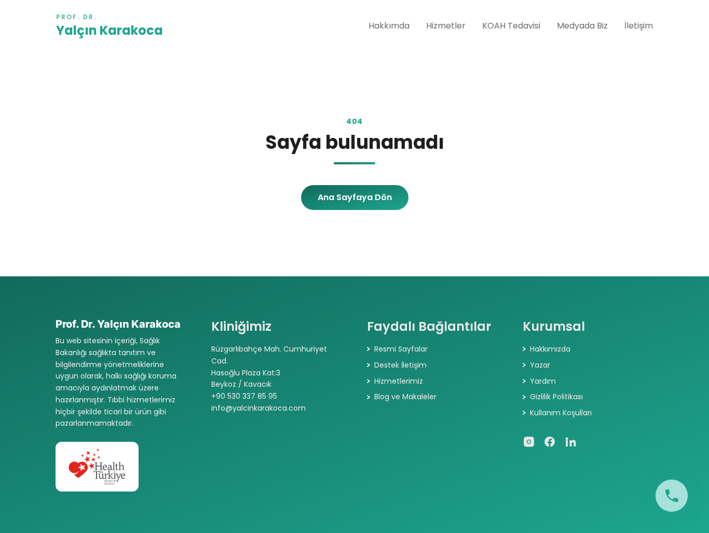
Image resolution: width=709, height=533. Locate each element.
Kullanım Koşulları (561, 413)
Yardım (543, 381)
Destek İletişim (400, 365)
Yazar (540, 365)
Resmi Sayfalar (401, 349)
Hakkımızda (550, 349)
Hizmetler (446, 26)
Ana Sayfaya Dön (355, 197)
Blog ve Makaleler (405, 396)
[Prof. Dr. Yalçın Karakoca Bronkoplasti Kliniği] (671, 495)
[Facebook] (549, 441)
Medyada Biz (582, 26)
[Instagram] (529, 441)
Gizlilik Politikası (556, 396)
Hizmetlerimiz (398, 381)
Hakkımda (389, 26)
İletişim (638, 26)
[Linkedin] (570, 441)
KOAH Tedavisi (511, 26)
